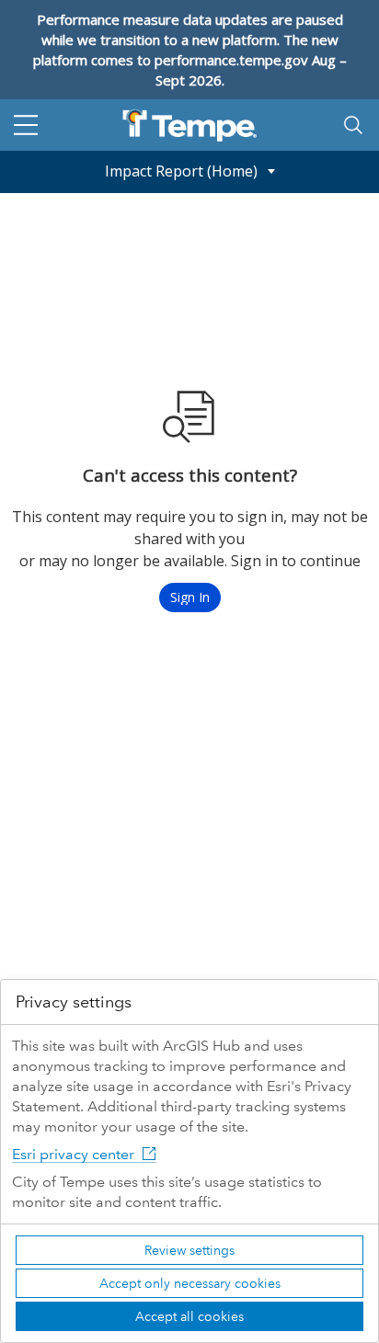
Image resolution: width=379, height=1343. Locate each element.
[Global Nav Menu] (25, 125)
